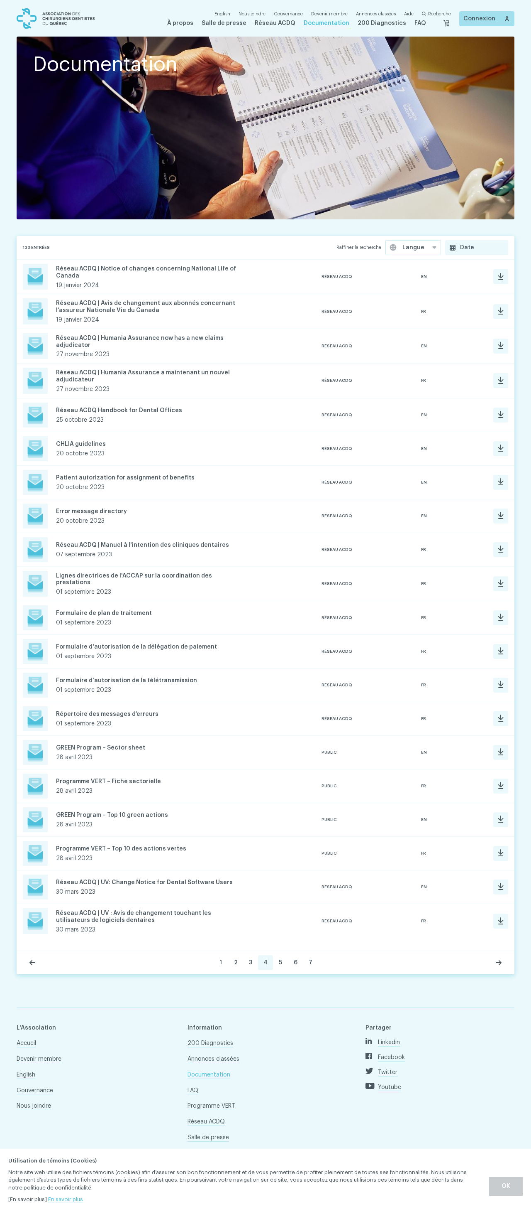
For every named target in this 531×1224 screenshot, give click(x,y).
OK (506, 1186)
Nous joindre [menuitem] (252, 14)
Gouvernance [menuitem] (288, 14)
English (222, 14)
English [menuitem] (26, 1075)
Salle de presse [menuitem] (224, 23)
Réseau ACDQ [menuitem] (275, 23)
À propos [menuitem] (180, 23)
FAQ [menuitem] (420, 23)
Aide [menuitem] (409, 14)
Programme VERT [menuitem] (211, 1106)
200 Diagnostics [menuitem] (382, 23)
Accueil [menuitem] (26, 1043)
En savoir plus (65, 1199)
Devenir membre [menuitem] (329, 14)
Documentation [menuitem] (326, 23)
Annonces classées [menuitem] (376, 14)
